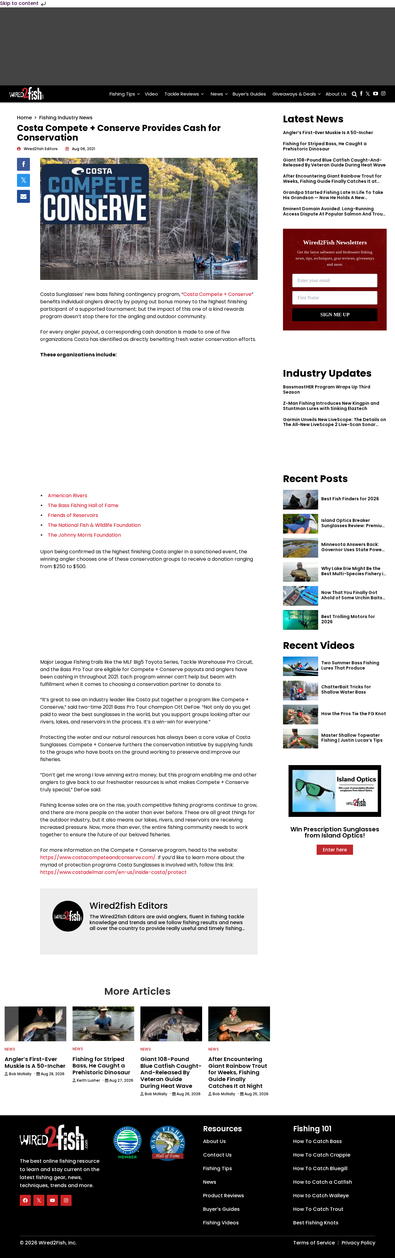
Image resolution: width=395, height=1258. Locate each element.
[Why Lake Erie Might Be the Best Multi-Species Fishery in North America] (300, 572)
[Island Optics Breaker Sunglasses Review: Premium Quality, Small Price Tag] (300, 524)
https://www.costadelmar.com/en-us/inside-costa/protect (114, 872)
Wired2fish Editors (128, 906)
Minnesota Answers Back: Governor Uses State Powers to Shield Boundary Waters (353, 549)
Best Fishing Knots (316, 1222)
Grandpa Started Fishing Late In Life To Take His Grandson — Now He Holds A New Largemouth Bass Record (333, 197)
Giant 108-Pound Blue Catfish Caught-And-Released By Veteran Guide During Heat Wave (334, 162)
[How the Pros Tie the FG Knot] (300, 714)
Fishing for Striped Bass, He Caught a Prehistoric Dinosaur (325, 146)
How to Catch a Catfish (322, 1182)
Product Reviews (223, 1195)
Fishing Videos (221, 1222)
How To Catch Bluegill (320, 1168)
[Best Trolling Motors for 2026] (300, 620)
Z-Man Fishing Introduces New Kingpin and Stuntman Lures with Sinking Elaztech (331, 406)
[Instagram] (66, 1200)
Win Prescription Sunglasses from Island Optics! (334, 832)
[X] (38, 1200)
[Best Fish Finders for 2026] (300, 500)
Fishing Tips (122, 94)
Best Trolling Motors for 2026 (348, 619)
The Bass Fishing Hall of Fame (83, 505)
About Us (336, 94)
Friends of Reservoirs (73, 515)
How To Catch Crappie (321, 1154)
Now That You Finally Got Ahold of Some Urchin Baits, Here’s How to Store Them (352, 597)
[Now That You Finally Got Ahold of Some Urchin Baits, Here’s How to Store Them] (300, 596)
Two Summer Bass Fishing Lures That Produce (350, 665)
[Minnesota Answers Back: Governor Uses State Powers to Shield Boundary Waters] (300, 548)
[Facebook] (25, 1200)
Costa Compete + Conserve (217, 294)
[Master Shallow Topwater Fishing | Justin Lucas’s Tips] (300, 738)
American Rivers (67, 495)
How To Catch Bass (317, 1141)
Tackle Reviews (181, 94)
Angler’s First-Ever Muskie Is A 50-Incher (328, 132)
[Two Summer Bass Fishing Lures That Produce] (300, 666)
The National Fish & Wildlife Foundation (94, 525)
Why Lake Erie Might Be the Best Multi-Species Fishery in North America (353, 573)
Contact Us (217, 1154)
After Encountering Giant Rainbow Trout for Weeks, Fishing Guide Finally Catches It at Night (332, 181)
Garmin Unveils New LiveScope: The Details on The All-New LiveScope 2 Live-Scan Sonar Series (334, 424)
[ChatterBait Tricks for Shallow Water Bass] (300, 690)
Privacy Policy (358, 1242)
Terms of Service (314, 1242)
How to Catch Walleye (321, 1195)
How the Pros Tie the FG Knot (353, 714)
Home (24, 117)
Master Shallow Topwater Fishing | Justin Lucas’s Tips (352, 738)
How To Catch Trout (318, 1209)
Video (151, 94)
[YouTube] (52, 1200)
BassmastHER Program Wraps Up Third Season (326, 389)
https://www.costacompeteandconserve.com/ (98, 857)
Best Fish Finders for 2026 (350, 499)
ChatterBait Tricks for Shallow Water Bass (346, 689)
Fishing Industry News (66, 117)
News (217, 94)
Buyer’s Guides (249, 94)
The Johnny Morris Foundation (84, 535)
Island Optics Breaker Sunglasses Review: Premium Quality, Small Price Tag (353, 525)
